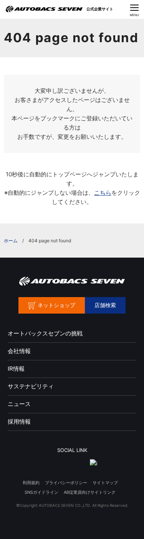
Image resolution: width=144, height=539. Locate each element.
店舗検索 (105, 305)
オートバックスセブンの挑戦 (45, 333)
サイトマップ (105, 482)
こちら (102, 192)
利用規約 (31, 482)
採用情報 (19, 421)
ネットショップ (56, 305)
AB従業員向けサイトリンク (90, 492)
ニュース (19, 404)
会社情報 (19, 351)
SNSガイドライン (41, 492)
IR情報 (16, 368)
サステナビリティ (31, 386)
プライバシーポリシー (66, 482)
